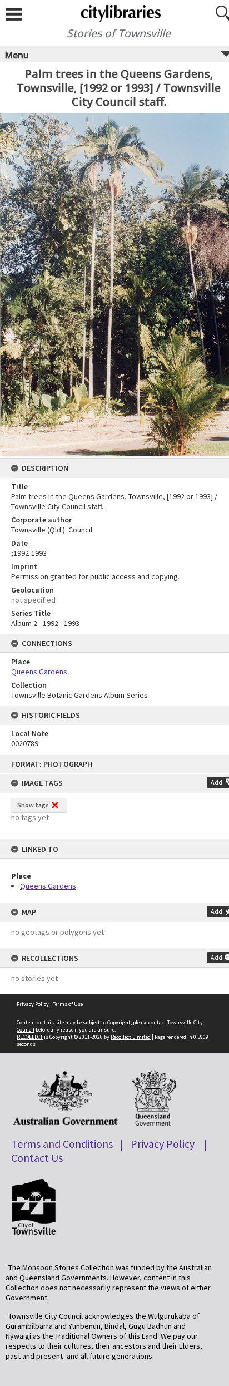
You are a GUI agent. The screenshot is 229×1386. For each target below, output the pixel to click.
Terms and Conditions (62, 1144)
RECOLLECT (30, 1036)
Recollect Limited (131, 1036)
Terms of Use (68, 1004)
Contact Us (37, 1158)
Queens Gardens (48, 886)
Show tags (33, 805)
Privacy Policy (33, 1004)
